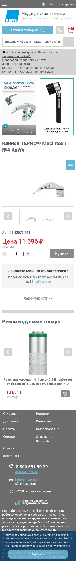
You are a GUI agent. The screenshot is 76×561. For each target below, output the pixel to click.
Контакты (11, 456)
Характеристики (38, 298)
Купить (62, 253)
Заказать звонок (26, 472)
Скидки (9, 437)
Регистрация (66, 4)
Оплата (9, 429)
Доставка (11, 421)
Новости (42, 414)
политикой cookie (59, 545)
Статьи (8, 448)
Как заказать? (47, 429)
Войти (51, 4)
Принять (38, 554)
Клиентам (44, 421)
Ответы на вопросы (44, 439)
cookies (37, 510)
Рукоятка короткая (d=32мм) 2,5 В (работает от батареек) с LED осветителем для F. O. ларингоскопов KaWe (37, 382)
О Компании (12, 414)
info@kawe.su (41, 281)
